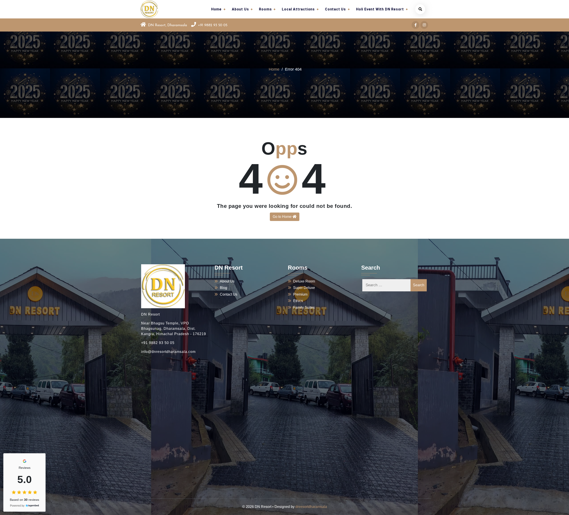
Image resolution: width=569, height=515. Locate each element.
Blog (223, 288)
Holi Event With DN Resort (380, 9)
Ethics (298, 301)
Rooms (265, 9)
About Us (240, 9)
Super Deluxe (304, 288)
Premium (300, 294)
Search (418, 285)
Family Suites (304, 307)
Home (216, 9)
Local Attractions (298, 9)
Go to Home (283, 217)
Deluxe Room (304, 281)
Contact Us (335, 9)
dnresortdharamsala (311, 507)
